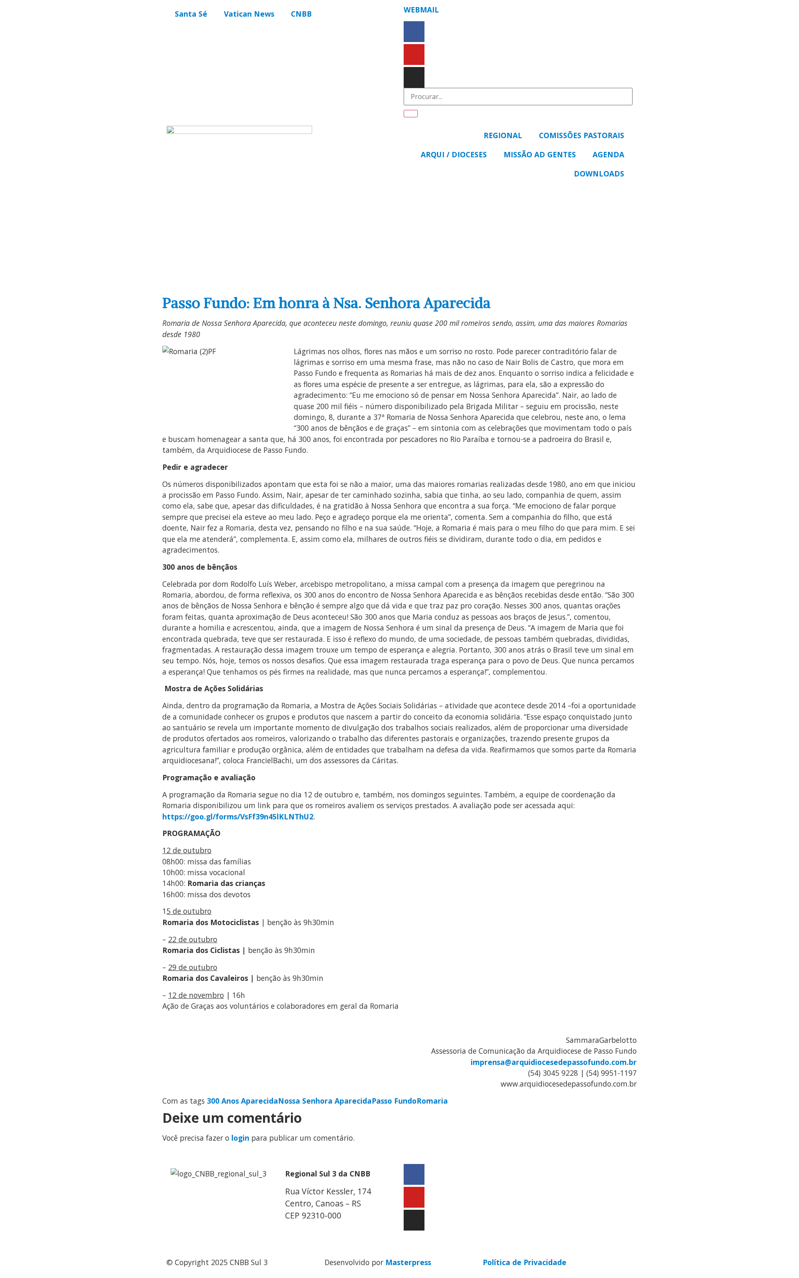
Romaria (432, 1101)
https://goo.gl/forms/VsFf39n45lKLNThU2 (237, 816)
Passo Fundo (394, 1101)
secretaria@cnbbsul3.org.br (335, 1233)
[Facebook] (414, 31)
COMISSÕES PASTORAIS (581, 135)
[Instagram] (414, 77)
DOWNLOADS (599, 174)
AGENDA (608, 154)
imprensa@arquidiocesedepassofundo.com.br (554, 1062)
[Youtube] (414, 54)
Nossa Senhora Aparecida (325, 1101)
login (240, 1138)
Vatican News (249, 14)
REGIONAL (503, 135)
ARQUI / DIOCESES (454, 154)
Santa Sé (191, 14)
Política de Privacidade (524, 1262)
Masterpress (408, 1262)
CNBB (301, 14)
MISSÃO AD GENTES (540, 154)
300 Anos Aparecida (242, 1101)
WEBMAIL (421, 10)
